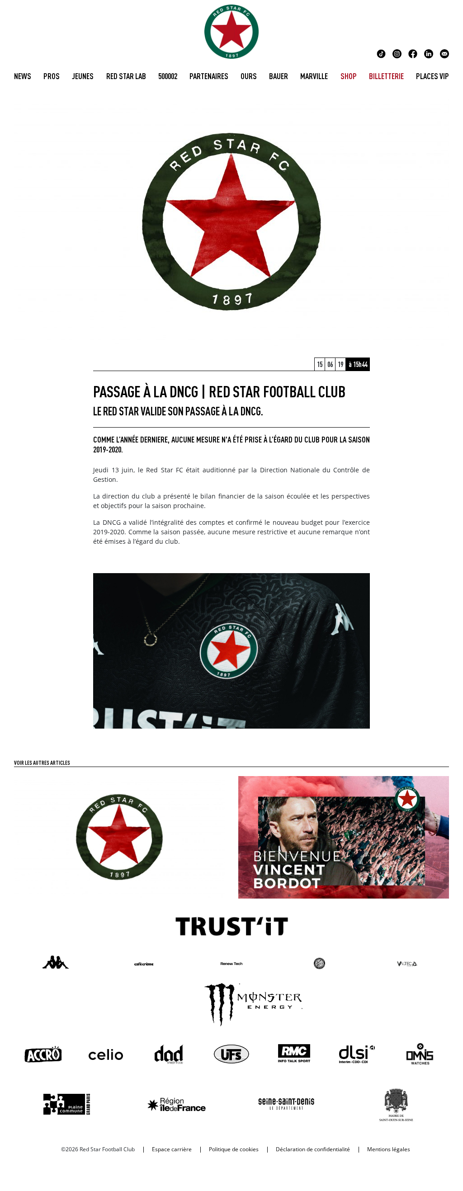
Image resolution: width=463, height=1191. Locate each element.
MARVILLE (314, 75)
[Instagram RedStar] (397, 52)
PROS (51, 75)
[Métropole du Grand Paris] (119, 836)
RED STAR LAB (126, 75)
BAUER (278, 75)
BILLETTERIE (386, 75)
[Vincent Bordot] (343, 836)
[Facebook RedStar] (412, 52)
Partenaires (208, 75)
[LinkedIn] (428, 52)
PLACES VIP (432, 75)
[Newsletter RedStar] (444, 52)
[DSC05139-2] (231, 649)
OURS (249, 75)
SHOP (348, 75)
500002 (167, 75)
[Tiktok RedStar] (381, 52)
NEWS (22, 75)
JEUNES (83, 75)
